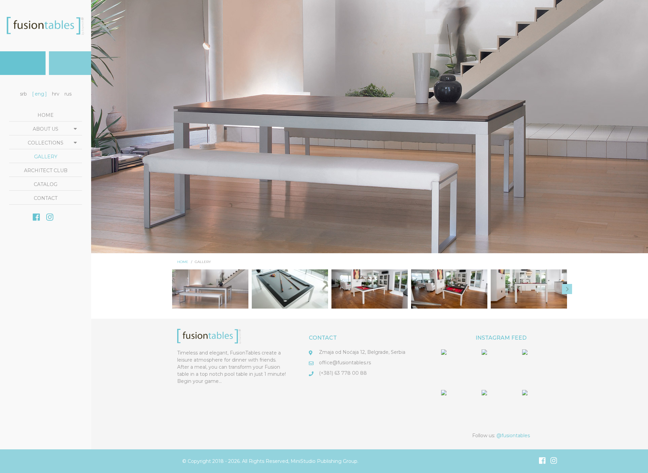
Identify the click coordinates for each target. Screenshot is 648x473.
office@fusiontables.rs (345, 363)
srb (23, 94)
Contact (45, 198)
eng (39, 94)
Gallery (45, 157)
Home (45, 115)
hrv (55, 94)
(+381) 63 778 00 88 (343, 373)
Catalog (45, 184)
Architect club (46, 170)
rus (68, 94)
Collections (45, 143)
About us (45, 129)
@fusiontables (513, 435)
